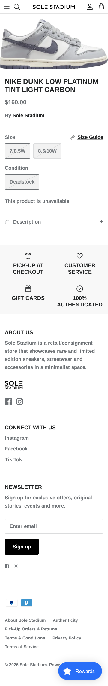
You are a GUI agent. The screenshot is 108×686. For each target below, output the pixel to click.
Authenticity (65, 620)
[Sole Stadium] (54, 6)
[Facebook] (8, 401)
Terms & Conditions (25, 638)
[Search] (19, 6)
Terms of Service (22, 646)
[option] (54, 44)
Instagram (17, 438)
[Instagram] (19, 401)
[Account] (88, 6)
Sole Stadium (28, 115)
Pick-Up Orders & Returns (31, 629)
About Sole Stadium (25, 620)
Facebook (16, 449)
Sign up (22, 547)
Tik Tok (13, 459)
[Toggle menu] (6, 6)
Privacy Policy (66, 638)
